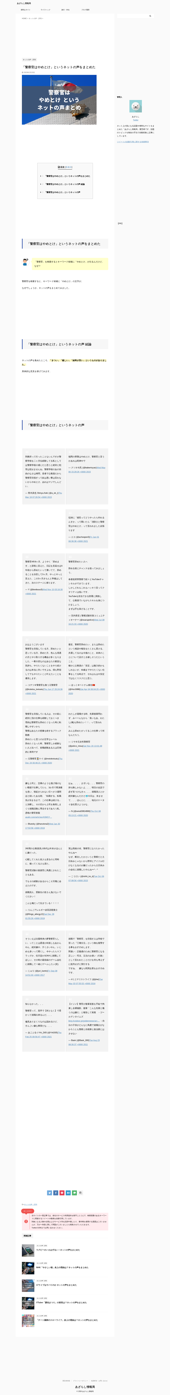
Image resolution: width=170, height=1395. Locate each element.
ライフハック (45, 10)
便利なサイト (25, 10)
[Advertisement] (65, 38)
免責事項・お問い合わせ (99, 1381)
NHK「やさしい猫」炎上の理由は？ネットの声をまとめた (62, 1267)
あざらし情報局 (24, 3)
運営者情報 (66, 1381)
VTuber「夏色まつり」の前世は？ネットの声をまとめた (61, 1302)
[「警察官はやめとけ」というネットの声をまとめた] (68, 1192)
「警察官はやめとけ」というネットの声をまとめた (66, 176)
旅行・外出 (65, 10)
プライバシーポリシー (80, 1381)
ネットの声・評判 (30, 1204)
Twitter (135, 120)
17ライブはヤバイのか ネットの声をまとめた (56, 1285)
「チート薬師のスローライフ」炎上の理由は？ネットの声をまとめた (67, 1320)
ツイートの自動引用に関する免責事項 (133, 142)
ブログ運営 (85, 10)
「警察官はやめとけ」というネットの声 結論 (63, 184)
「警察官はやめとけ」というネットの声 (61, 192)
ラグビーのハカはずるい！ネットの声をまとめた (58, 1250)
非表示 (69, 167)
